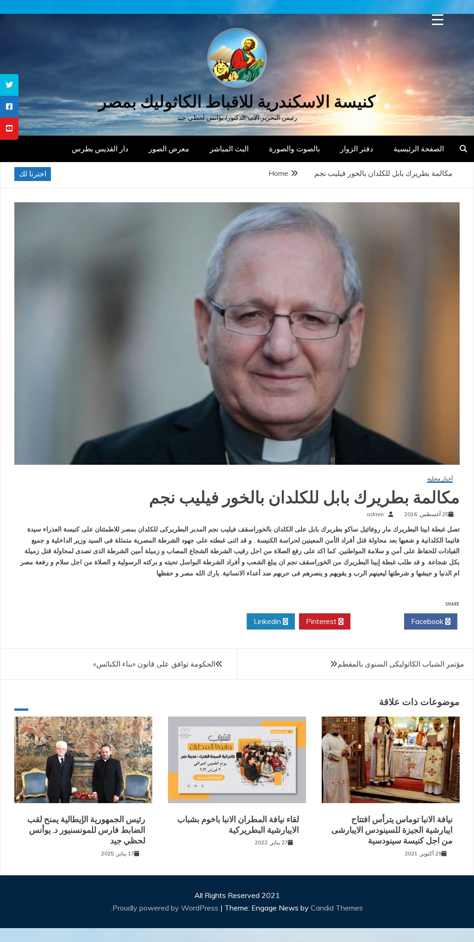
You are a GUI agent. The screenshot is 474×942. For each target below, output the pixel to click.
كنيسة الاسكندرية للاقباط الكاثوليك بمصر (237, 101)
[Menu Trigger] (437, 19)
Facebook (428, 621)
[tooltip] (9, 85)
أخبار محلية (440, 479)
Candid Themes (337, 907)
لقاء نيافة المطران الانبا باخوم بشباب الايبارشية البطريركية (238, 824)
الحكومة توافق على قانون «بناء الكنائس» (154, 663)
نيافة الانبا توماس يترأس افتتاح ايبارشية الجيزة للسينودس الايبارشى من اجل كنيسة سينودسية (392, 830)
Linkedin (268, 621)
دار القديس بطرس (100, 148)
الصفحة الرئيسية (418, 148)
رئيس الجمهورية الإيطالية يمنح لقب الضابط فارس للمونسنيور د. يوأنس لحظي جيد (86, 830)
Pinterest (322, 621)
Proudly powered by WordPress (166, 907)
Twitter (375, 621)
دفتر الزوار (356, 148)
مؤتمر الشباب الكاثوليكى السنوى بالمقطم (400, 663)
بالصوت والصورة (294, 148)
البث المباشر (229, 148)
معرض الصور (169, 148)
